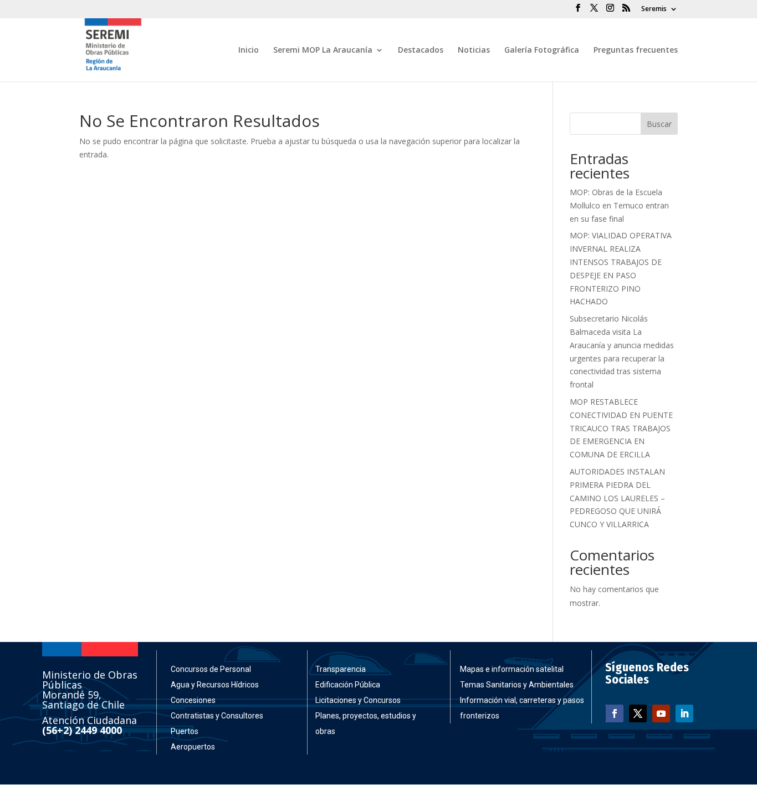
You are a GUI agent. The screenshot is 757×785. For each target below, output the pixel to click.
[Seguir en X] (638, 713)
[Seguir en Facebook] (614, 713)
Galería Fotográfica (541, 50)
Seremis (654, 9)
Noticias (474, 50)
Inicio (248, 50)
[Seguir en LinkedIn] (684, 713)
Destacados (420, 50)
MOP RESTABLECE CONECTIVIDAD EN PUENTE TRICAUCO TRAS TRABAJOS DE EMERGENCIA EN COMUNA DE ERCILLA (621, 428)
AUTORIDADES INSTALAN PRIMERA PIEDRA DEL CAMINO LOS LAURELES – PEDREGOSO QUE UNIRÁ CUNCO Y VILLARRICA (617, 497)
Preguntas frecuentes (636, 50)
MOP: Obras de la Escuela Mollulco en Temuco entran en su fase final (619, 205)
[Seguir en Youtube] (661, 713)
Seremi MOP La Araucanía (322, 50)
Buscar (659, 124)
